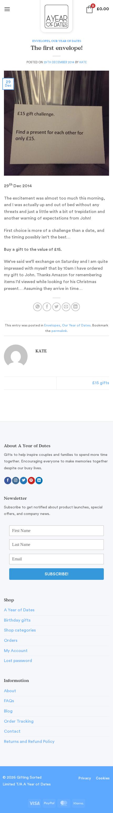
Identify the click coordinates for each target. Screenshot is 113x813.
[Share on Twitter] (56, 307)
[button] (7, 9)
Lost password (18, 661)
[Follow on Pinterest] (31, 480)
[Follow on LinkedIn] (39, 480)
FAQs (9, 701)
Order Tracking (19, 721)
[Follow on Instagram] (15, 480)
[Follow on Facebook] (7, 480)
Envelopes (41, 41)
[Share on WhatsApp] (37, 307)
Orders (10, 640)
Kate (83, 62)
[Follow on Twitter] (23, 480)
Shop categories (20, 630)
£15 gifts (100, 383)
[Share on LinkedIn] (75, 307)
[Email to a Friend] (66, 307)
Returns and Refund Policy (29, 741)
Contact (12, 731)
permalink (59, 330)
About (10, 691)
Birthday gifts (17, 620)
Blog (8, 711)
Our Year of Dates (66, 41)
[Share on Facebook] (47, 307)
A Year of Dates (19, 610)
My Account (16, 651)
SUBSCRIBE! (56, 574)
